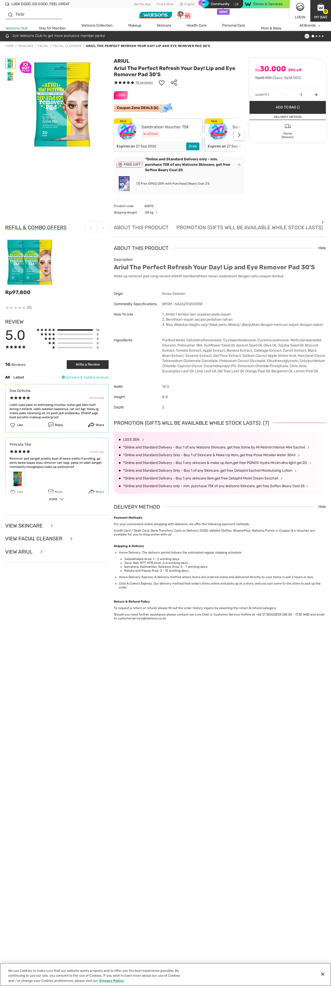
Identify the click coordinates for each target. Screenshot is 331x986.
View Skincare (24, 526)
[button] (320, 11)
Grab (193, 146)
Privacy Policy (111, 981)
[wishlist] (162, 82)
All (7, 377)
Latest (18, 377)
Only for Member (52, 28)
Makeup (134, 25)
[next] (239, 135)
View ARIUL (19, 552)
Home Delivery (129, 552)
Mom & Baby (271, 28)
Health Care (196, 25)
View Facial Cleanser (34, 538)
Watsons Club (17, 28)
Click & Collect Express (135, 583)
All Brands (307, 25)
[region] (165, 974)
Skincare (164, 25)
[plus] (316, 94)
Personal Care (233, 25)
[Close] (322, 974)
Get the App (142, 4)
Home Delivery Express (136, 577)
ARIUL (122, 61)
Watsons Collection (96, 25)
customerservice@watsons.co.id (142, 618)
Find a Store (165, 4)
